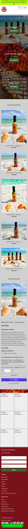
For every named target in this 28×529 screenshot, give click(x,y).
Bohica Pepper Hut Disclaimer (8, 511)
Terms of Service (5, 504)
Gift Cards (3, 484)
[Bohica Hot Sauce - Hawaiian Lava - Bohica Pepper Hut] (14, 300)
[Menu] (19, 7)
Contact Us (3, 501)
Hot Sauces (4, 490)
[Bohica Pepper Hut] (7, 10)
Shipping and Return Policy (7, 508)
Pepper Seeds (4, 477)
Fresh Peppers (4, 479)
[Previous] (10, 318)
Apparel (3, 486)
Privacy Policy (4, 506)
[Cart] (25, 7)
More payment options (14, 383)
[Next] (17, 318)
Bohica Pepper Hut (9, 517)
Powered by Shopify (5, 520)
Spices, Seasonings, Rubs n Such (9, 493)
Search (3, 499)
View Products (14, 31)
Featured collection (14, 105)
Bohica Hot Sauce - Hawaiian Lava (12, 322)
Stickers (3, 481)
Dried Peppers (4, 488)
